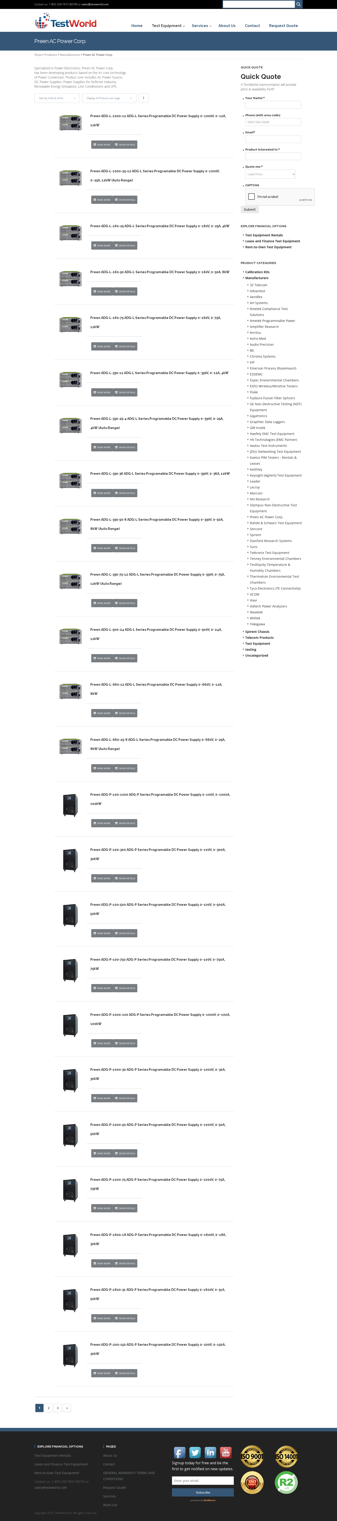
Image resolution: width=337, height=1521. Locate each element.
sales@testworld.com (95, 4)
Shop (37, 55)
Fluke (254, 392)
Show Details (127, 144)
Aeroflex (256, 297)
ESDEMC (256, 374)
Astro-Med (258, 338)
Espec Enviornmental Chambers (274, 380)
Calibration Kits (257, 272)
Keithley (256, 469)
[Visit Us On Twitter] (195, 1452)
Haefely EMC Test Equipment (272, 433)
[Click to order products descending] (143, 98)
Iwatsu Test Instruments (268, 445)
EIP (252, 362)
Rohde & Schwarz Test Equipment (276, 523)
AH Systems (259, 303)
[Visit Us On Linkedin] (210, 1452)
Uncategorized (256, 655)
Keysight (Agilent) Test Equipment (276, 475)
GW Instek (257, 428)
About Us (110, 1455)
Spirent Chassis (257, 631)
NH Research (260, 499)
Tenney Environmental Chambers (275, 558)
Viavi (253, 600)
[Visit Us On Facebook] (179, 1452)
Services (109, 1496)
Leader (255, 481)
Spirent (255, 535)
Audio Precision (262, 344)
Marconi (256, 493)
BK (252, 350)
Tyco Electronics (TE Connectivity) (275, 588)
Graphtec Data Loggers (267, 422)
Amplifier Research (264, 326)
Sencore (256, 529)
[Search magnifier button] (298, 4)
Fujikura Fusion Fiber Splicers (272, 398)
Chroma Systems (263, 356)
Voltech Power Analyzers (268, 606)
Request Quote (114, 1487)
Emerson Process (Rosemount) (273, 368)
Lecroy (255, 487)
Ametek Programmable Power (272, 320)
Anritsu (255, 332)
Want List (110, 1505)
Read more (103, 144)
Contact (109, 1464)
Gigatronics (258, 416)
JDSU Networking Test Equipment (275, 451)
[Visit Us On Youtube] (225, 1452)
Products (50, 55)
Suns (253, 547)
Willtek (255, 618)
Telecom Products (259, 637)
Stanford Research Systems (271, 541)
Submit (250, 209)
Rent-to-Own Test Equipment (268, 247)
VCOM (254, 594)
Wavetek (256, 612)
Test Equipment (257, 643)
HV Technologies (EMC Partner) (273, 439)
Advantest (257, 291)
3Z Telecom (258, 285)
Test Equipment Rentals (264, 235)
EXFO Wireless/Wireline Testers (274, 386)
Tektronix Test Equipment (269, 552)
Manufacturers (70, 55)
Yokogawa (257, 624)
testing (250, 649)
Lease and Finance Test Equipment (272, 241)
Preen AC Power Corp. (266, 517)
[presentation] (280, 197)
